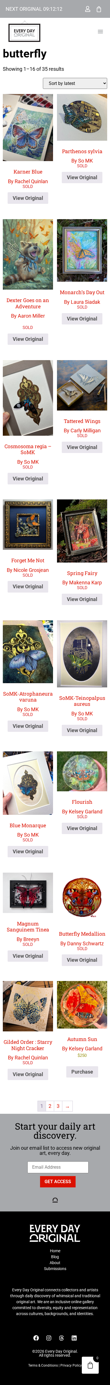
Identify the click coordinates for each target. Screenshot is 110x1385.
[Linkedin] (74, 1338)
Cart (99, 9)
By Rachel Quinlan (28, 176)
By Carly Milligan (82, 426)
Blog (55, 1256)
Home (55, 1251)
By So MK (82, 156)
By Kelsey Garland (82, 806)
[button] (100, 31)
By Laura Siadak (82, 297)
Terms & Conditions (43, 1365)
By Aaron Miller (27, 269)
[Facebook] (36, 1338)
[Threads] (61, 1338)
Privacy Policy (71, 1365)
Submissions (55, 1268)
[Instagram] (48, 1338)
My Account (87, 9)
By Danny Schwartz (82, 938)
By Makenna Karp (82, 578)
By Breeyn (28, 931)
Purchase (82, 1072)
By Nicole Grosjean (28, 565)
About (55, 1262)
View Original (28, 198)
